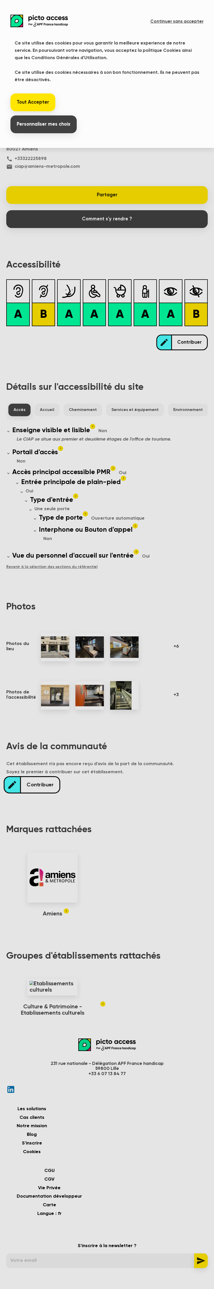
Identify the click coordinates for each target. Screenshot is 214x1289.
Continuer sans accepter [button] (177, 21)
